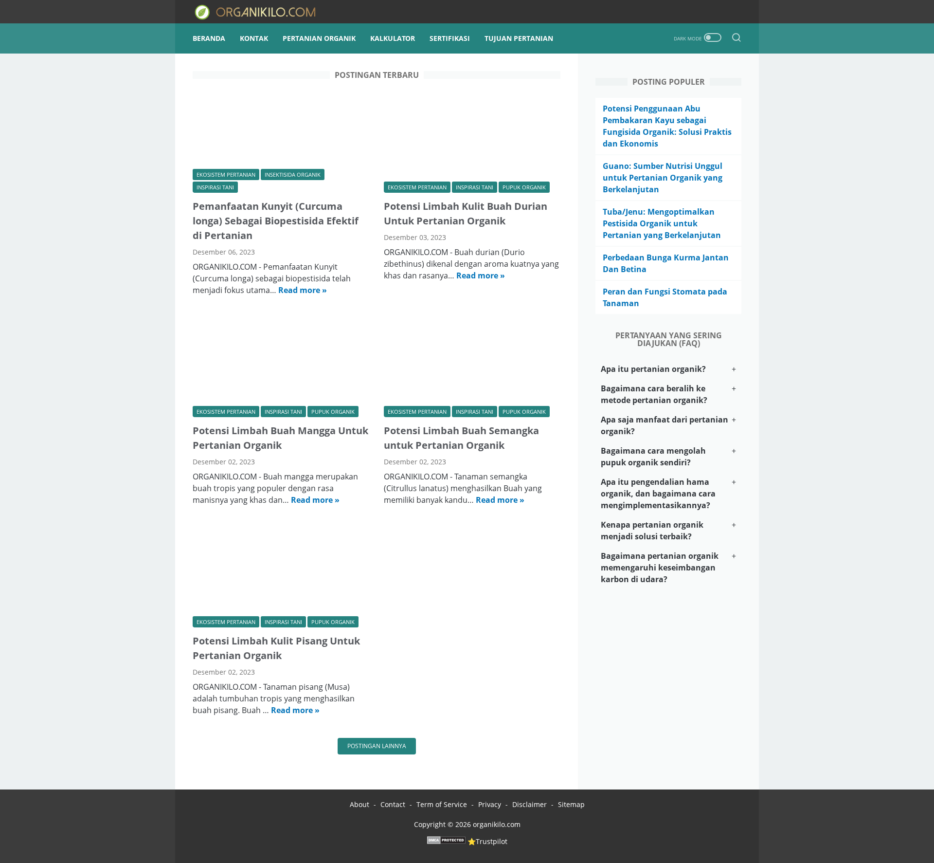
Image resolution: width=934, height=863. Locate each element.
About (359, 804)
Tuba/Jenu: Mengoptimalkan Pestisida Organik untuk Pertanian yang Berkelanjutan (662, 223)
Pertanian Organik (319, 38)
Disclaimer (529, 804)
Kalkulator (392, 38)
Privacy (490, 804)
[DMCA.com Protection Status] (446, 841)
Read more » (302, 290)
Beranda (209, 38)
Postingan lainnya (376, 746)
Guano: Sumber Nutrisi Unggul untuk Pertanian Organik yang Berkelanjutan (662, 178)
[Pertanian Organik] (264, 11)
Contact (392, 804)
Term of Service (441, 804)
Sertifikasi (450, 38)
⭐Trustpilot (487, 841)
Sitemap (571, 804)
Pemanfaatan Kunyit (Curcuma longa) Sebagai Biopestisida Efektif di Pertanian (276, 221)
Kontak (254, 38)
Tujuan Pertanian (519, 38)
